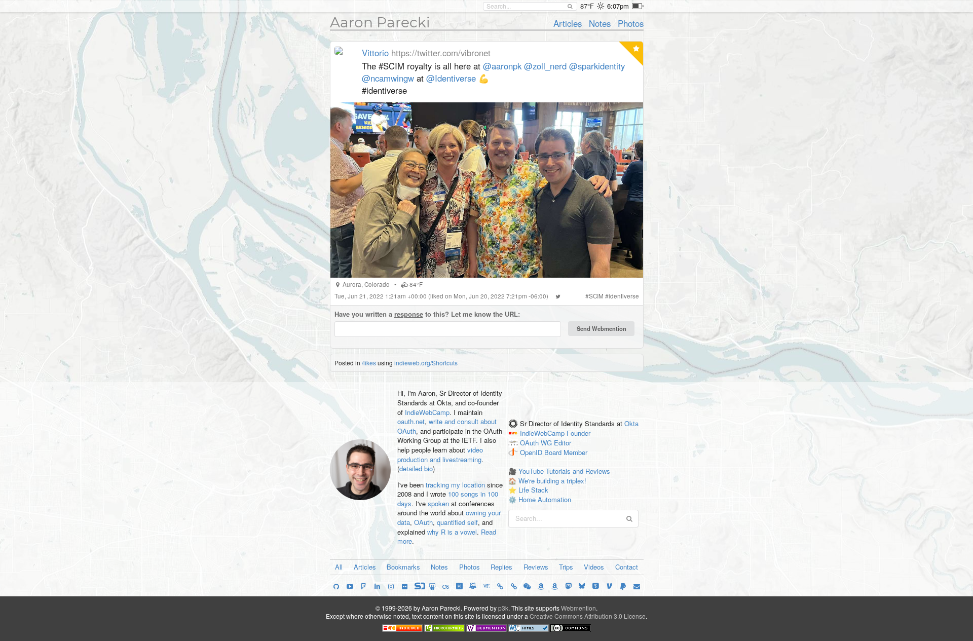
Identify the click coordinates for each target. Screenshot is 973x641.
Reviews (535, 567)
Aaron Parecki (380, 22)
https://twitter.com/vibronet (441, 53)
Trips (566, 567)
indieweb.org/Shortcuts (426, 362)
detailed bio (416, 468)
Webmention (578, 608)
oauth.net (411, 421)
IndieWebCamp (427, 412)
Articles (567, 23)
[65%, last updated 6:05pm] (638, 6)
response (408, 314)
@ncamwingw (388, 78)
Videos (594, 567)
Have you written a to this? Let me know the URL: (427, 314)
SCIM (596, 296)
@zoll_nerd (545, 66)
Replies (501, 567)
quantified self (457, 522)
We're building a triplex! (552, 480)
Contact (626, 567)
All (339, 567)
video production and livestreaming (440, 454)
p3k (503, 608)
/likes (369, 362)
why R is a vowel (452, 532)
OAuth (423, 522)
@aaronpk (502, 66)
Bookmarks (403, 567)
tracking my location (455, 484)
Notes (600, 23)
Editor (562, 442)
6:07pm (618, 6)
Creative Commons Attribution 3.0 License (588, 616)
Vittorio (375, 53)
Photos (631, 23)
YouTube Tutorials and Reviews (564, 471)
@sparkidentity (597, 66)
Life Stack (533, 490)
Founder (578, 433)
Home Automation (544, 499)
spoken (438, 503)
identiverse (624, 296)
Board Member (565, 452)
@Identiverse (451, 78)
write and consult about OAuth (447, 426)
